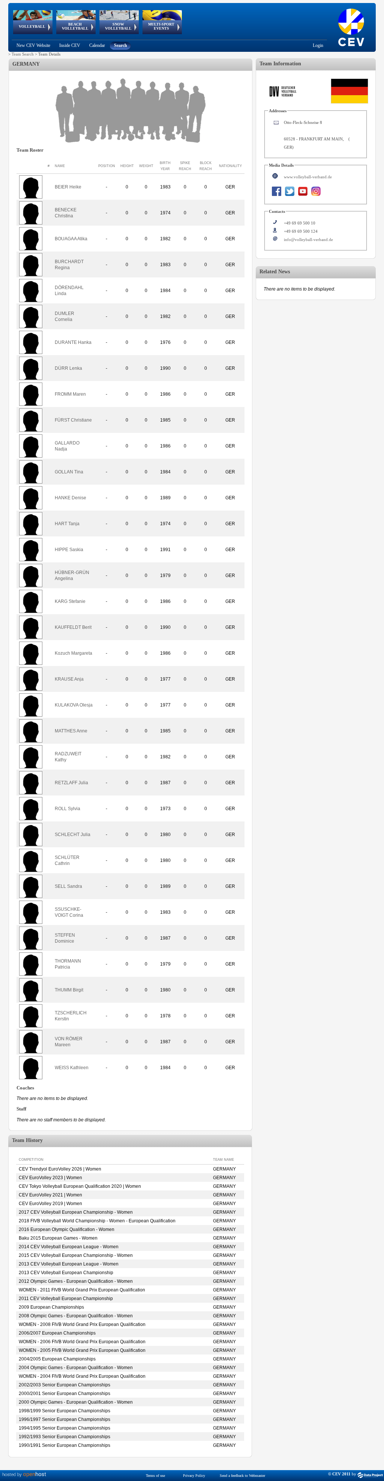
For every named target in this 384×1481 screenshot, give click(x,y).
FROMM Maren (70, 394)
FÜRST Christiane (73, 420)
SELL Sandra (68, 886)
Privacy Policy (194, 1475)
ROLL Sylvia (67, 808)
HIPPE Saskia (69, 549)
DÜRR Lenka (68, 368)
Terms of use (155, 1475)
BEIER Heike (68, 187)
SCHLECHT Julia (72, 834)
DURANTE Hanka (73, 342)
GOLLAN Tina (69, 472)
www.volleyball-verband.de (308, 177)
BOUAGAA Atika (71, 238)
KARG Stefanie (70, 601)
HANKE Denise (70, 497)
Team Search (23, 54)
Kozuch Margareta (73, 653)
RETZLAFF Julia (71, 782)
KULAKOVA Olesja (74, 705)
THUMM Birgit (69, 990)
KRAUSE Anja (69, 679)
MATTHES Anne (71, 731)
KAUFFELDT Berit (73, 627)
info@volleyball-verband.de (308, 239)
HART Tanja (67, 523)
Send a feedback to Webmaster (242, 1475)
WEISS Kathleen (71, 1067)
